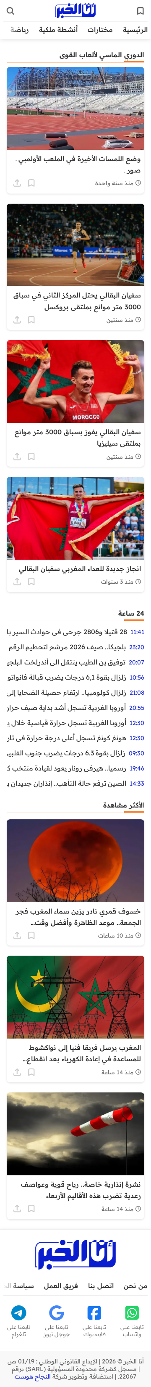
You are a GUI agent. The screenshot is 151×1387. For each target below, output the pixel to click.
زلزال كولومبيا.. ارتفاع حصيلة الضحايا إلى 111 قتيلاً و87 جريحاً (66, 692)
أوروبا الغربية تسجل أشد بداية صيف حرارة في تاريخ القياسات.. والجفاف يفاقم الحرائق (66, 707)
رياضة (19, 29)
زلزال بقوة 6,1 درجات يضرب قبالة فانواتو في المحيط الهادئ (66, 677)
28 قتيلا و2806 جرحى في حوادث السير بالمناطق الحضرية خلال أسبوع (67, 631)
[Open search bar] (10, 11)
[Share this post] (17, 183)
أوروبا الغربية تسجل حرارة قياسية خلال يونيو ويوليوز (66, 722)
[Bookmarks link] (140, 11)
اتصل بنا (101, 1285)
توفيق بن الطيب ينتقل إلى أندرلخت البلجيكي (66, 662)
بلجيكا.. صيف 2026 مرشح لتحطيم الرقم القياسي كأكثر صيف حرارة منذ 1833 (66, 647)
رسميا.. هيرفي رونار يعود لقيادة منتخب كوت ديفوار (66, 768)
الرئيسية (135, 29)
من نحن (136, 1285)
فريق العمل (61, 1285)
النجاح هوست (33, 1376)
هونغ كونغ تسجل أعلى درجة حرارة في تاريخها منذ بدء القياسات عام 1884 (66, 737)
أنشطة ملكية (58, 29)
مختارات (100, 29)
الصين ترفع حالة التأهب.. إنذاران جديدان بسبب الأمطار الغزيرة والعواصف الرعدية (66, 783)
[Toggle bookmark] (31, 183)
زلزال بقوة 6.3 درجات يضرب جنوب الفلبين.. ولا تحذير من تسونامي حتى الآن (66, 753)
